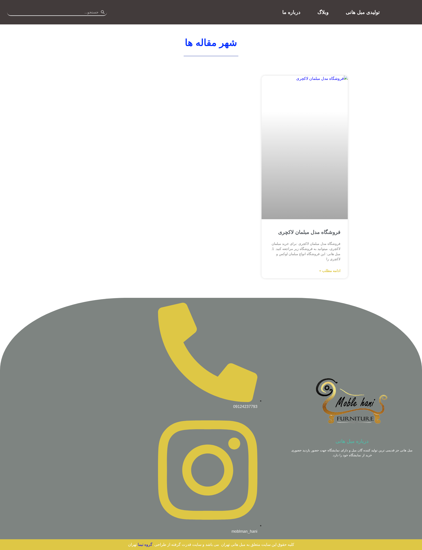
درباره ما (291, 12)
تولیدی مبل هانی (363, 12)
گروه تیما (145, 544)
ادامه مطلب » (329, 271)
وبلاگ (323, 12)
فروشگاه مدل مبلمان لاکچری (309, 232)
